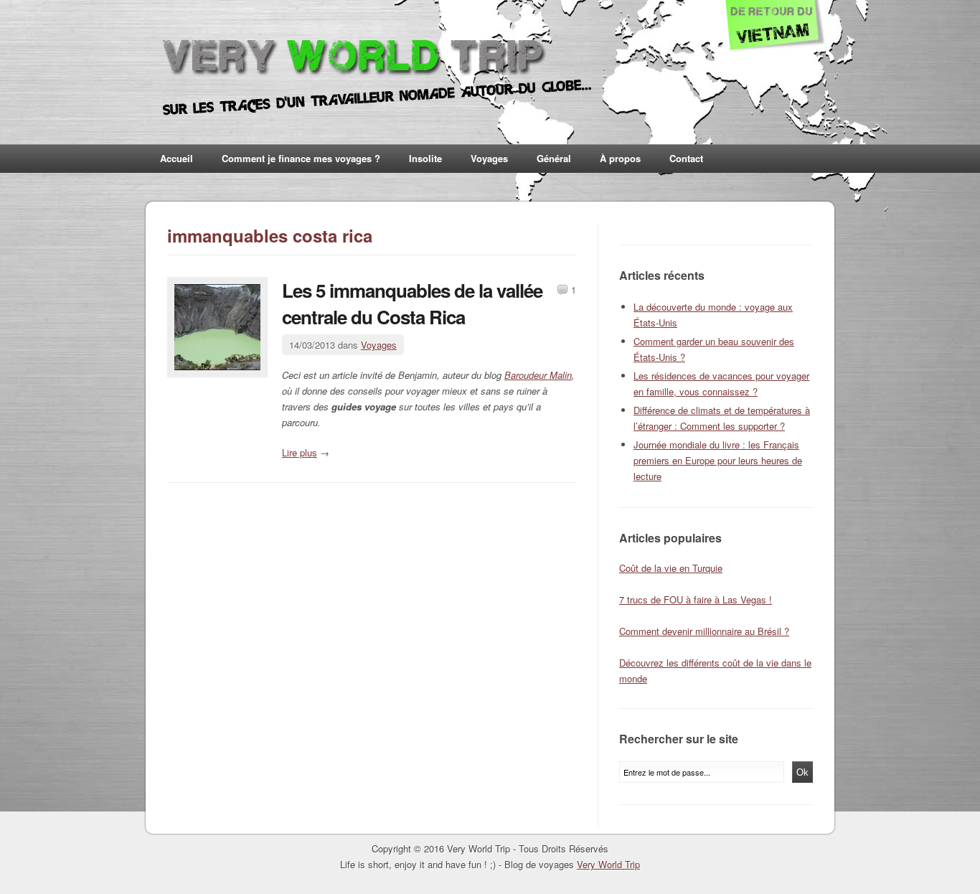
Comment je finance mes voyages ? (301, 158)
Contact (686, 158)
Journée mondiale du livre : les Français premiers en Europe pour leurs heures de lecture (717, 460)
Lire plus (299, 452)
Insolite (425, 158)
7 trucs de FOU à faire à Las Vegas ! (695, 599)
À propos (620, 158)
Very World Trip (608, 864)
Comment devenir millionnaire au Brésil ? (704, 631)
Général (554, 158)
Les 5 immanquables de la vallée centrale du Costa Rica (412, 303)
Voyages (489, 158)
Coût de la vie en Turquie (670, 568)
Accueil (176, 158)
